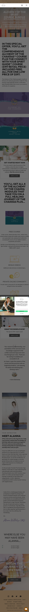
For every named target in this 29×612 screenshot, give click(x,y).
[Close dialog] (28, 297)
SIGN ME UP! (22, 311)
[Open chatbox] (26, 609)
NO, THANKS (22, 313)
